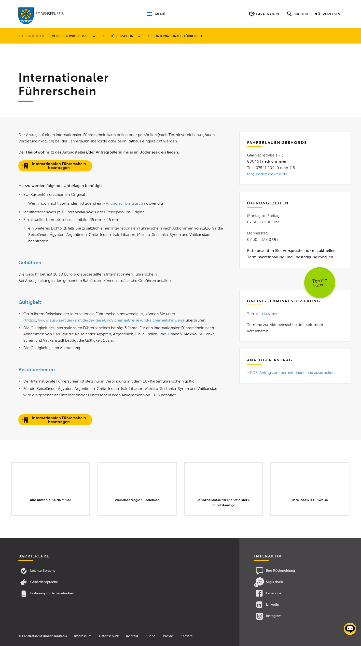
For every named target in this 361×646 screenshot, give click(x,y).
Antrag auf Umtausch (124, 203)
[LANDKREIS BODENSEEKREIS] (41, 16)
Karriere (186, 636)
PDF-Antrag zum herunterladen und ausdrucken (292, 372)
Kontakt (132, 636)
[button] (297, 16)
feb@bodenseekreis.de (267, 174)
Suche (150, 636)
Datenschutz (109, 636)
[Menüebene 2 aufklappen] (140, 36)
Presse (168, 636)
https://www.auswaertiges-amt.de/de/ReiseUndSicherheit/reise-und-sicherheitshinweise (105, 320)
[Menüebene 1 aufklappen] (94, 36)
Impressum (83, 636)
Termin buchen (263, 313)
